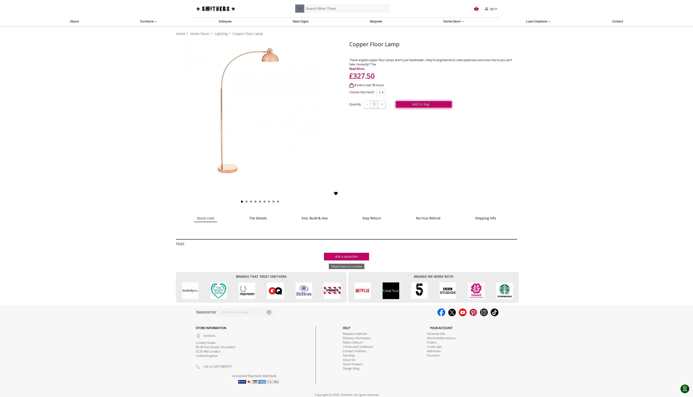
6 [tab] (264, 201)
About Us (349, 360)
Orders (431, 342)
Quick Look (205, 218)
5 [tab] (260, 201)
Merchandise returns (441, 338)
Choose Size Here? (361, 92)
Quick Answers (353, 364)
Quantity (355, 104)
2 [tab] (246, 201)
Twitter (452, 312)
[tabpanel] (260, 110)
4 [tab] (255, 201)
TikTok (494, 312)
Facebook (441, 312)
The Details (258, 218)
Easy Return (372, 218)
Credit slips (434, 347)
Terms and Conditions (358, 347)
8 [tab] (273, 201)
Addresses (434, 351)
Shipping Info (485, 218)
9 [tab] (278, 201)
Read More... (357, 69)
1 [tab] (242, 201)
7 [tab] (269, 201)
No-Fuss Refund (428, 218)
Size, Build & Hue (315, 218)
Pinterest (473, 312)
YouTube (463, 312)
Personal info (436, 334)
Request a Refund (355, 334)
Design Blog (351, 368)
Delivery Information (357, 338)
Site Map (349, 355)
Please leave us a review (346, 266)
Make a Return (353, 342)
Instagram (484, 312)
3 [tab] (251, 201)
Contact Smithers (354, 351)
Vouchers (433, 355)
